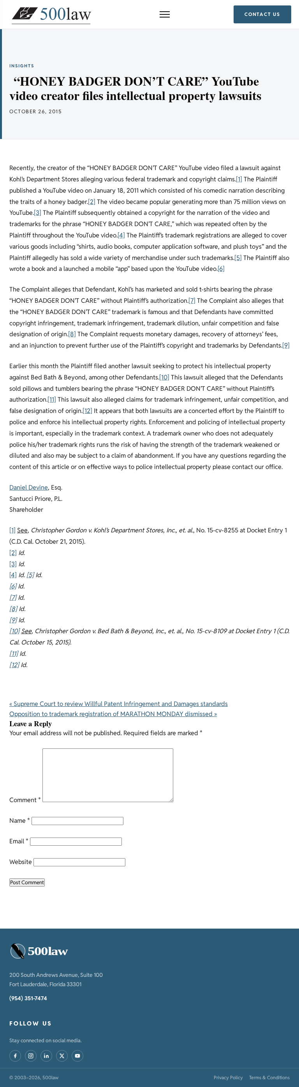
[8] (72, 334)
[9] (286, 345)
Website (20, 862)
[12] (87, 411)
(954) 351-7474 (28, 998)
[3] (37, 213)
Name (19, 821)
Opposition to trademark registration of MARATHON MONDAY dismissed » (113, 714)
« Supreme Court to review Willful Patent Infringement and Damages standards (118, 704)
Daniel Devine (28, 487)
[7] (191, 301)
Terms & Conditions (269, 1077)
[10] (164, 377)
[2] (91, 202)
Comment (25, 800)
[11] (51, 399)
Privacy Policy (228, 1077)
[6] (221, 269)
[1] (239, 179)
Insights (21, 65)
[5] (238, 258)
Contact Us (262, 14)
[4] (121, 235)
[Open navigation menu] (165, 14)
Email (18, 841)
